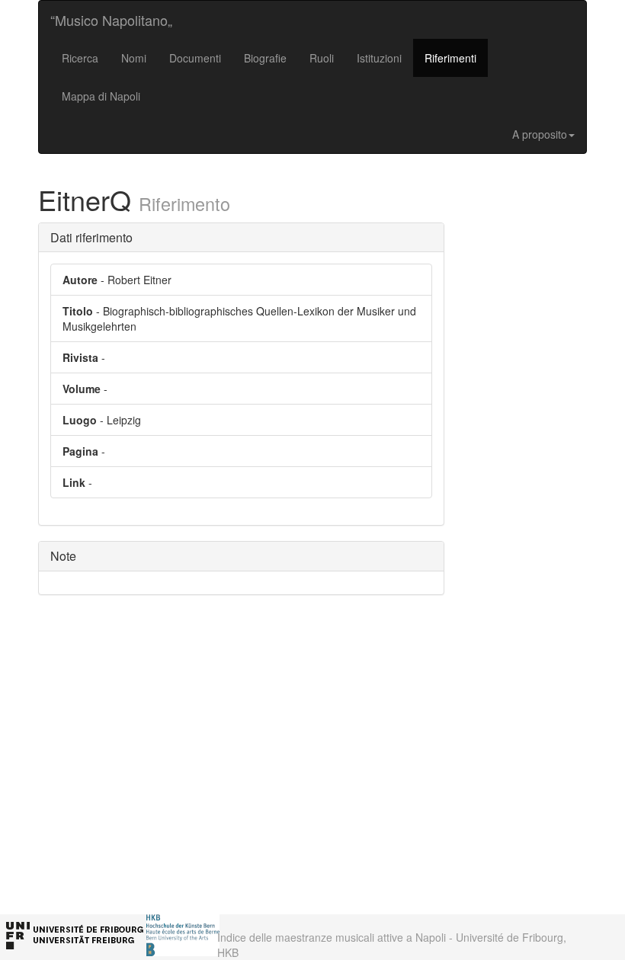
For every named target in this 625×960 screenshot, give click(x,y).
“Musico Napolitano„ (111, 20)
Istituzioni (379, 58)
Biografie (265, 58)
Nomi (133, 58)
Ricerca (80, 58)
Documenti (195, 58)
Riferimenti (450, 58)
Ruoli (321, 58)
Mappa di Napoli (101, 96)
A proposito (539, 134)
